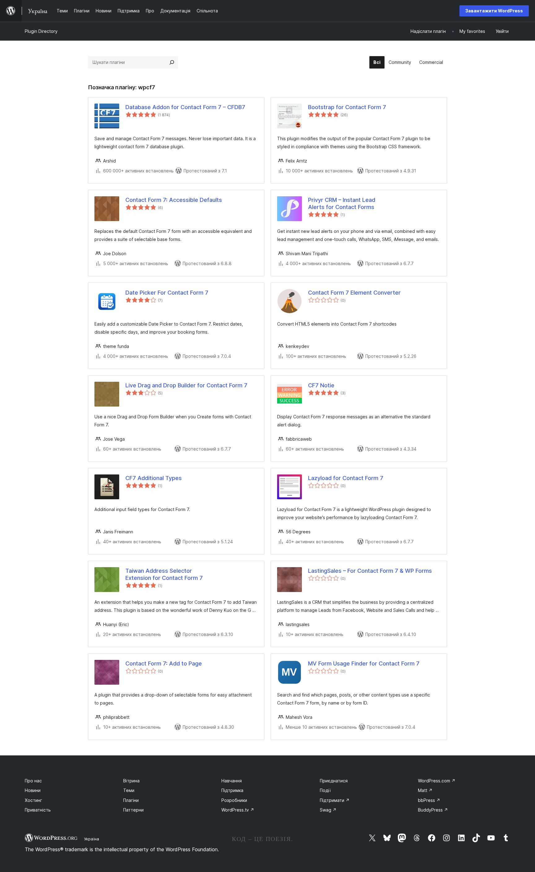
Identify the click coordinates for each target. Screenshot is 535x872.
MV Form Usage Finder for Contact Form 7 (364, 663)
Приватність (38, 809)
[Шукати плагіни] (172, 62)
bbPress (429, 800)
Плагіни (131, 800)
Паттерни (133, 809)
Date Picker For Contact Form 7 (166, 292)
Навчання (231, 780)
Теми (128, 790)
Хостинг (33, 800)
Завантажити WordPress (494, 10)
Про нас (33, 780)
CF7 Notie (321, 385)
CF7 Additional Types (153, 478)
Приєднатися (334, 780)
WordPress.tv (237, 809)
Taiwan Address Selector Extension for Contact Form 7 (164, 574)
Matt (425, 790)
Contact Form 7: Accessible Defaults (173, 200)
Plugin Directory (41, 31)
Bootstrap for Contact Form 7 (347, 107)
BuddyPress (433, 809)
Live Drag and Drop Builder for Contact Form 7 (186, 385)
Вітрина (131, 780)
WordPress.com (436, 780)
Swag (328, 809)
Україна (91, 838)
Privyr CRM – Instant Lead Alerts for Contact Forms (341, 203)
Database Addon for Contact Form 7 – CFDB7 (185, 107)
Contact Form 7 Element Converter (354, 292)
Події (325, 790)
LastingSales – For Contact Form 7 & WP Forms (370, 570)
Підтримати (335, 800)
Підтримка (232, 790)
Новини (33, 790)
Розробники (234, 800)
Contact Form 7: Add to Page (163, 663)
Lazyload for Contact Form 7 (345, 478)
